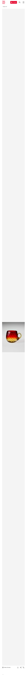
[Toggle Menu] (23, 2)
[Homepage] (3, 2)
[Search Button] (19, 2)
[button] (13, 337)
